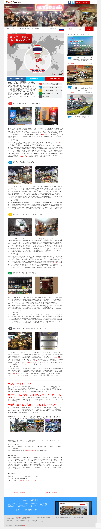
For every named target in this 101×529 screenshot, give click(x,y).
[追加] (54, 78)
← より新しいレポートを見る (17, 492)
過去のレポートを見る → (52, 492)
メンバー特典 (80, 28)
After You (36, 360)
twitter (73, 2)
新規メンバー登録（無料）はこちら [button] (27, 510)
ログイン (93, 2)
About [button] (25, 2)
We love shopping (13, 397)
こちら (23, 525)
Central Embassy (32, 239)
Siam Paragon (30, 362)
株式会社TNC (20, 517)
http (25, 450)
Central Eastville (58, 357)
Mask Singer (16, 373)
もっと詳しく (30, 506)
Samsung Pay (23, 156)
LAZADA (54, 262)
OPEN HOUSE (56, 239)
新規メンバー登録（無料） (82, 2)
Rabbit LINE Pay (45, 134)
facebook (69, 2)
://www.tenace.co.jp (30, 450)
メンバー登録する (89, 28)
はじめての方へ (71, 28)
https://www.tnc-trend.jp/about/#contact (30, 480)
